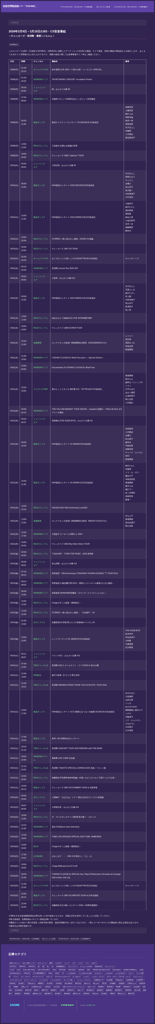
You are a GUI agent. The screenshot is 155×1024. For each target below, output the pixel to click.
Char (18, 970)
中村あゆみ (119, 980)
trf (62, 973)
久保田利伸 (129, 980)
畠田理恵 (128, 990)
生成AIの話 (98, 966)
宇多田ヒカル (131, 983)
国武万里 (78, 983)
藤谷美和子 (48, 993)
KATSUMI (62, 970)
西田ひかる (76, 993)
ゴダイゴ (49, 976)
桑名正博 (28, 990)
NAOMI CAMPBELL (130, 970)
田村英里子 (118, 990)
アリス (15, 976)
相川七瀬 (137, 990)
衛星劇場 (37, 343)
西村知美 (67, 993)
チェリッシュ (137, 976)
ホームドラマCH (41, 70)
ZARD (57, 973)
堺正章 (104, 983)
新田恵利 (110, 987)
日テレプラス (39, 622)
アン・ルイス (25, 976)
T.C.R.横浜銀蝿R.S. (39, 973)
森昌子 (36, 990)
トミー (66, 963)
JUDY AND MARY (44, 970)
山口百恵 (56, 987)
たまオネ (58, 963)
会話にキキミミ (14, 963)
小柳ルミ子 (24, 987)
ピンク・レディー (30, 980)
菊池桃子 (18, 993)
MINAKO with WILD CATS (101, 970)
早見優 (118, 987)
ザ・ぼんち (76, 976)
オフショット (42, 963)
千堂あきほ (31, 983)
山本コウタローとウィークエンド (73, 987)
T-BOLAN (26, 973)
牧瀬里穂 (109, 990)
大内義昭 (112, 983)
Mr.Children (116, 970)
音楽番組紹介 (13, 44)
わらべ (131, 973)
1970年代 (12, 966)
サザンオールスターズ (62, 976)
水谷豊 (62, 990)
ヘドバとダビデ (55, 980)
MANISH (81, 970)
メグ (73, 963)
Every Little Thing (29, 970)
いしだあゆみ (70, 973)
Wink (50, 973)
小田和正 (47, 987)
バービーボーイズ (15, 980)
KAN (54, 970)
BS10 (36, 846)
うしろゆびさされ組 (84, 973)
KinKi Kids (71, 970)
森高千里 (44, 990)
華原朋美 (27, 993)
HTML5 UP (91, 1005)
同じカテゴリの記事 (103, 7)
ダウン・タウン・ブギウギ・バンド (118, 976)
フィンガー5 (43, 980)
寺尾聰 (15, 987)
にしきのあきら (120, 973)
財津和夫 (86, 993)
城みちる (87, 983)
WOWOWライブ (41, 79)
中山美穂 (109, 980)
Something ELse (14, 973)
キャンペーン (109, 966)
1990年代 (31, 966)
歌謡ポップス (39, 122)
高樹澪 (112, 993)
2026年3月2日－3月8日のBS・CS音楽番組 (77, 7)
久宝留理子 (139, 980)
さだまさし (98, 973)
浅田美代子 (70, 990)
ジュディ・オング (98, 976)
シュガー (86, 976)
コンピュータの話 (86, 966)
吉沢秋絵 (59, 983)
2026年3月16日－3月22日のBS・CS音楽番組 (130, 7)
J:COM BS (38, 856)
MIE (88, 970)
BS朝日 (37, 675)
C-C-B (11, 970)
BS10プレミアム (41, 146)
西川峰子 (58, 993)
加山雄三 (21, 983)
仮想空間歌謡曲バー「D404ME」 (20, 6)
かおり (94, 963)
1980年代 (22, 966)
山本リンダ (91, 987)
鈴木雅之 (104, 993)
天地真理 (121, 983)
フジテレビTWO (41, 389)
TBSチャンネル (40, 665)
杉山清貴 (137, 987)
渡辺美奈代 (90, 990)
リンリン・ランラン (83, 980)
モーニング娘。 (69, 980)
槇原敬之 (53, 990)
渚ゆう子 (80, 990)
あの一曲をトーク (28, 963)
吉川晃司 (50, 983)
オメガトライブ (38, 976)
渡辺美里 (100, 990)
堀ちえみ (96, 983)
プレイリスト (72, 966)
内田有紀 (12, 983)
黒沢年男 (131, 993)
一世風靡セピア (98, 980)
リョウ (80, 963)
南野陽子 (41, 983)
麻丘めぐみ (121, 993)
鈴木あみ (95, 993)
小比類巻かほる (36, 987)
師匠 (50, 963)
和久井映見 (68, 983)
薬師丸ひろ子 (37, 993)
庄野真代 (101, 987)
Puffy (141, 970)
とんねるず (108, 973)
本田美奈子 (127, 987)
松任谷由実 (18, 990)
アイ (86, 963)
